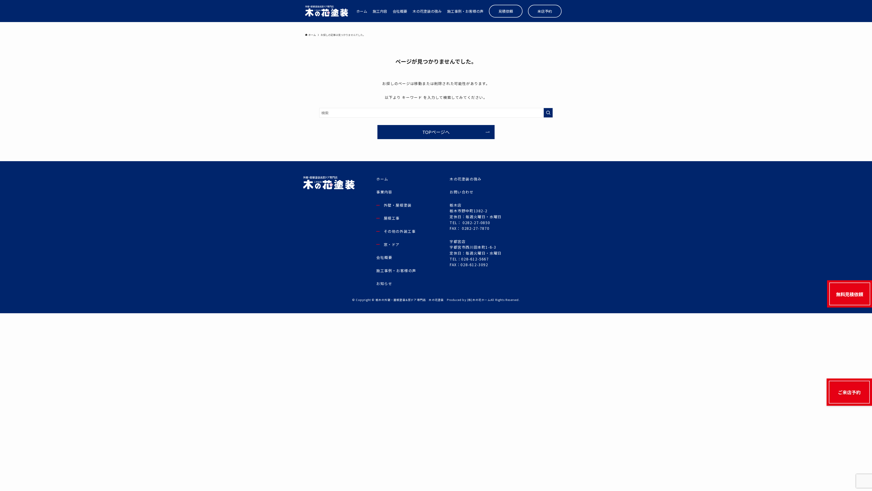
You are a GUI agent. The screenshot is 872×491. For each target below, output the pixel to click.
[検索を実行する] (548, 113)
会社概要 (384, 257)
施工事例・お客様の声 (396, 270)
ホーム (382, 179)
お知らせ (384, 283)
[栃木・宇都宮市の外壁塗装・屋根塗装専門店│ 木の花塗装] (326, 11)
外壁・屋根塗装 (398, 205)
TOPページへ (436, 132)
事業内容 (384, 192)
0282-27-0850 (476, 222)
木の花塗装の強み (466, 179)
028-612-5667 (475, 259)
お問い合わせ (462, 192)
